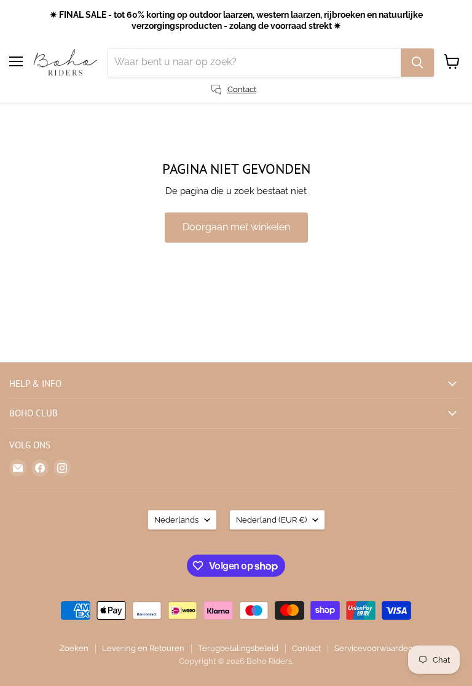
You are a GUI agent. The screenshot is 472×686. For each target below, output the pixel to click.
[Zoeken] (417, 63)
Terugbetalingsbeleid (238, 648)
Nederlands (176, 519)
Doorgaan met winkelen (236, 227)
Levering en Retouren (143, 648)
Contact (306, 648)
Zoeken (74, 648)
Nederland (271, 519)
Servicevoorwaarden (373, 648)
